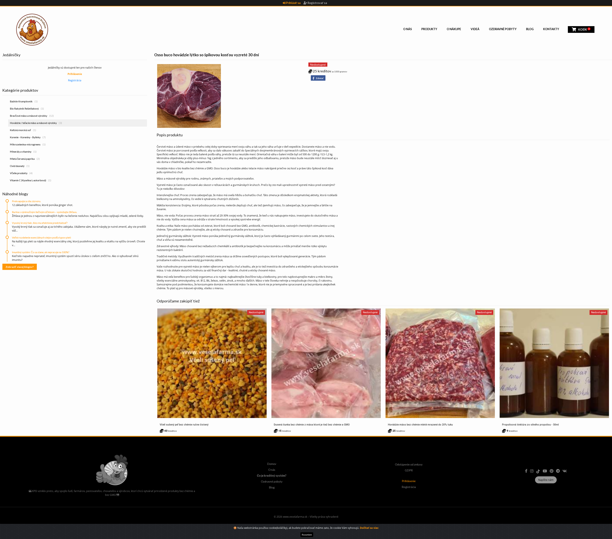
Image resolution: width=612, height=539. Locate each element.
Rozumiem (307, 534)
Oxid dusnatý (19, 165)
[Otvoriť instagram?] (532, 470)
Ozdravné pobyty (503, 29)
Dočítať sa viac (369, 528)
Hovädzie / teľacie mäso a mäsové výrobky (36, 122)
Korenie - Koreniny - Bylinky (28, 137)
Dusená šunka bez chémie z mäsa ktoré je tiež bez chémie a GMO (312, 424)
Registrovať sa (317, 3)
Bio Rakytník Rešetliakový (27, 108)
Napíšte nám (546, 480)
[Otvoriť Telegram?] (558, 470)
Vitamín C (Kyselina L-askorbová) (30, 180)
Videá (475, 29)
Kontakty (551, 29)
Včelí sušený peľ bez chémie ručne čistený (184, 424)
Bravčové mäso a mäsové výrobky (32, 115)
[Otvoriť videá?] (545, 470)
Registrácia (74, 80)
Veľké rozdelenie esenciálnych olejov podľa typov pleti (41, 237)
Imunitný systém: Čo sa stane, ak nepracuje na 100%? (40, 252)
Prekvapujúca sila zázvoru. (26, 201)
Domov (271, 464)
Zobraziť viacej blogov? (20, 266)
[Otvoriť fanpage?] (526, 470)
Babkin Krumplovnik (24, 101)
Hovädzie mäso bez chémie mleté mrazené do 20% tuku (420, 424)
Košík (584, 29)
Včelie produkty (21, 173)
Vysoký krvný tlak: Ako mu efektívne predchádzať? (40, 222)
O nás (407, 29)
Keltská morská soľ (23, 130)
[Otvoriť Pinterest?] (551, 470)
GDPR (409, 470)
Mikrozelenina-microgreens (28, 144)
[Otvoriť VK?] (564, 470)
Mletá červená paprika (25, 158)
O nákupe (454, 29)
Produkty (429, 29)
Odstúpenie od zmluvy (409, 464)
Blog (530, 29)
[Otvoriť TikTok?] (538, 470)
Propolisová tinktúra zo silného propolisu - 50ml (530, 424)
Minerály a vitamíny (23, 151)
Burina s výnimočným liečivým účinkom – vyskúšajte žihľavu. (44, 211)
